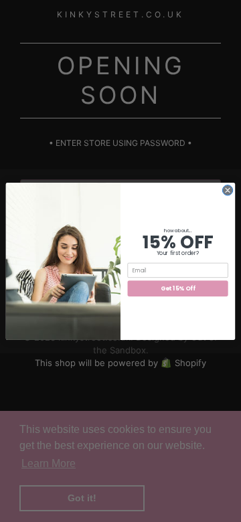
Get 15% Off (178, 288)
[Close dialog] (227, 190)
